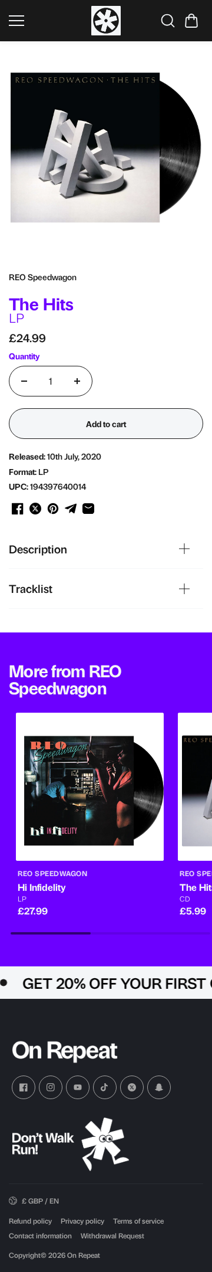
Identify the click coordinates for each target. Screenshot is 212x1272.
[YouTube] (78, 1087)
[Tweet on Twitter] (35, 508)
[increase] (77, 381)
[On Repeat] (106, 20)
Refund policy (30, 1220)
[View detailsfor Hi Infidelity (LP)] (90, 787)
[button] (191, 20)
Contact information (40, 1235)
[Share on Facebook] (17, 508)
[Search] (168, 20)
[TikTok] (105, 1087)
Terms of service (138, 1220)
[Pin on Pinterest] (53, 508)
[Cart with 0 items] (191, 20)
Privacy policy (82, 1220)
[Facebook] (23, 1087)
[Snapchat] (159, 1087)
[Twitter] (132, 1087)
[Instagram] (50, 1087)
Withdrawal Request (112, 1235)
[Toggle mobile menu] (47, 20)
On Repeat (83, 1255)
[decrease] (24, 381)
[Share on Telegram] (71, 508)
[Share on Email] (88, 508)
